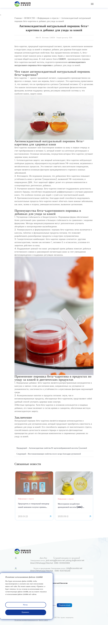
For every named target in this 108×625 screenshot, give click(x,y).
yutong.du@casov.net (74, 560)
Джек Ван (43, 558)
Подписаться (64, 605)
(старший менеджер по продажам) (66, 558)
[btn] (92, 4)
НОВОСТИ (29, 18)
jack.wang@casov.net (55, 560)
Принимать (25, 612)
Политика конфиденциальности (26, 620)
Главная (18, 18)
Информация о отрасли (48, 18)
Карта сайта (43, 620)
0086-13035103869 (62, 563)
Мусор (25, 605)
